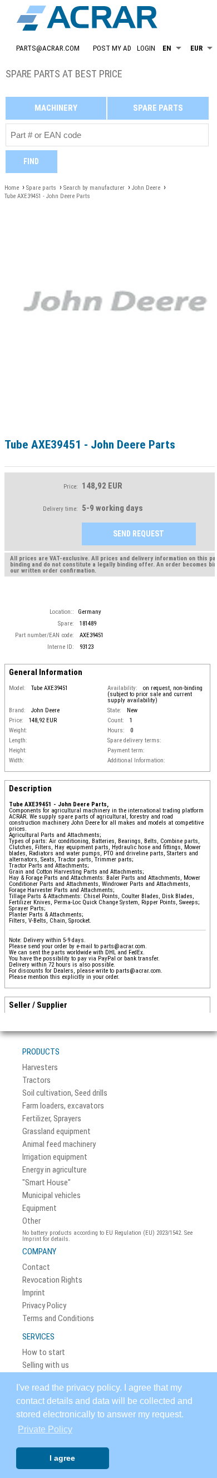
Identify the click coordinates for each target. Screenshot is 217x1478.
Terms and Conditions (58, 1318)
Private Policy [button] (45, 1429)
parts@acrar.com (48, 48)
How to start (43, 1352)
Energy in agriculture (54, 1170)
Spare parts (158, 108)
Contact (36, 1267)
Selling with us (45, 1365)
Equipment (39, 1208)
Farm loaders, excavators (63, 1106)
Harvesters (40, 1067)
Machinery (55, 108)
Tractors (36, 1080)
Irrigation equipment (54, 1157)
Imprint (33, 1293)
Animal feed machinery (59, 1144)
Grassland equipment (56, 1131)
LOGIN (146, 48)
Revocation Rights (52, 1280)
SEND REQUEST (138, 533)
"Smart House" (46, 1183)
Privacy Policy (44, 1306)
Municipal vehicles (51, 1195)
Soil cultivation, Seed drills (64, 1093)
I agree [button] (62, 1458)
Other (31, 1221)
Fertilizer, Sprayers (51, 1119)
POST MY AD (112, 48)
